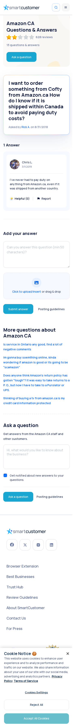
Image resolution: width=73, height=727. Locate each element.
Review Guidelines (22, 597)
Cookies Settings (36, 692)
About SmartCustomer (25, 607)
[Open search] (56, 7)
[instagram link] (38, 544)
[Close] (68, 653)
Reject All (36, 705)
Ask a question (21, 57)
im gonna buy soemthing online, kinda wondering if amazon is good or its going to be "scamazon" (35, 362)
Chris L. (27, 162)
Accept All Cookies (36, 718)
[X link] (25, 544)
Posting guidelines (51, 309)
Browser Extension (22, 566)
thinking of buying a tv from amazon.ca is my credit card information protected (34, 400)
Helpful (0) (22, 198)
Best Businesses (20, 576)
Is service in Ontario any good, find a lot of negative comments (32, 346)
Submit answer (18, 309)
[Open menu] (66, 7)
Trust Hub (14, 586)
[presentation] (36, 286)
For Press (14, 628)
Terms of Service (26, 681)
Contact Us (16, 618)
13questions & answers (23, 45)
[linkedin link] (51, 544)
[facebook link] (11, 544)
